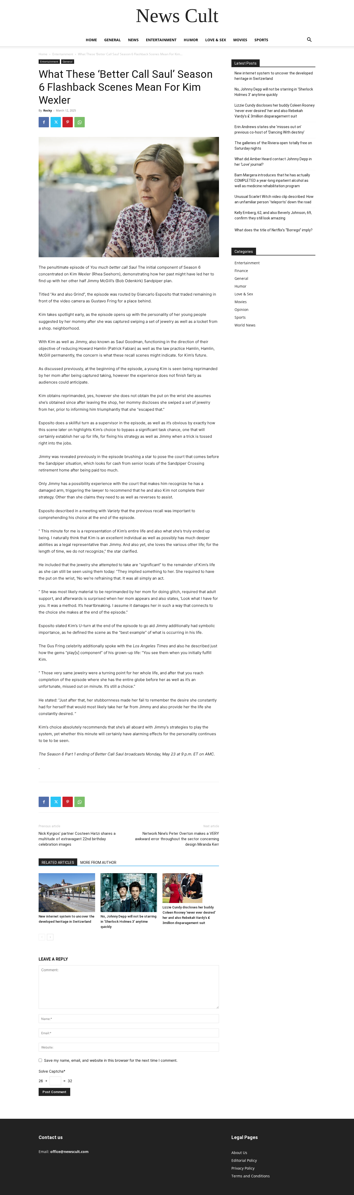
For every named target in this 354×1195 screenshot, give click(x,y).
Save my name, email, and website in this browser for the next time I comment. (111, 1060)
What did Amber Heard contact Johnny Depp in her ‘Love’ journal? (273, 161)
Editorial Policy (244, 1160)
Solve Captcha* (52, 1071)
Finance (241, 270)
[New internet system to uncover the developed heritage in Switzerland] (67, 892)
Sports (261, 39)
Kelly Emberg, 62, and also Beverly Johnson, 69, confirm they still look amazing (273, 215)
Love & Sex (215, 39)
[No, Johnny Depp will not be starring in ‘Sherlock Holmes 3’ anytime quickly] (129, 892)
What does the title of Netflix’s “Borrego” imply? (274, 230)
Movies (240, 39)
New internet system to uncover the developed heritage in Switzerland (274, 76)
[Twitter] (56, 122)
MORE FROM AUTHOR (98, 862)
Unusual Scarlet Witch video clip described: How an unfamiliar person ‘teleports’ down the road (274, 199)
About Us (239, 1152)
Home (91, 39)
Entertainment (161, 39)
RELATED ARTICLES (58, 862)
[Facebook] (44, 122)
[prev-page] (42, 937)
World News (245, 325)
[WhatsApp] (79, 122)
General (112, 39)
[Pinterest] (67, 122)
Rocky (47, 110)
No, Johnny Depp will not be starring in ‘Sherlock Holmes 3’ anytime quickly (129, 921)
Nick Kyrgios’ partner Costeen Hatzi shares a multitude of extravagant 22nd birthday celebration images (77, 839)
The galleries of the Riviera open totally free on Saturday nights (273, 145)
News (133, 39)
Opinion (242, 309)
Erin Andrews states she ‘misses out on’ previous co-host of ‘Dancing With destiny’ (270, 129)
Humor (191, 39)
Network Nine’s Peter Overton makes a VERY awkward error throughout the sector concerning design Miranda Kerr (177, 839)
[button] (309, 40)
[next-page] (50, 937)
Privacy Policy (242, 1168)
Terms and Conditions (250, 1175)
